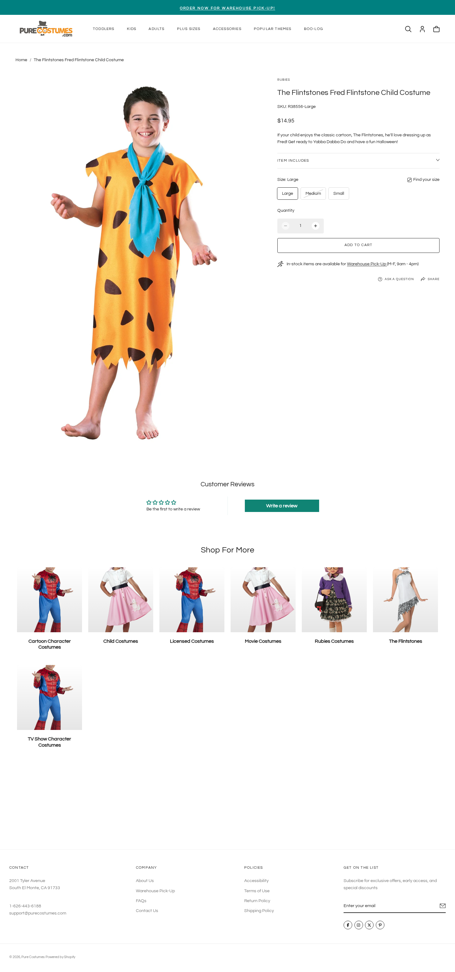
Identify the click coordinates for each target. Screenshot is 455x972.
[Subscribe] (443, 906)
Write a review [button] (281, 505)
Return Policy (257, 901)
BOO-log (313, 29)
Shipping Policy (259, 911)
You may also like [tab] (227, 804)
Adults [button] (156, 29)
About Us (145, 881)
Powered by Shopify (60, 957)
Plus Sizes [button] (189, 29)
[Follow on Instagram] (358, 925)
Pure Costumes (33, 957)
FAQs (141, 901)
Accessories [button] (227, 29)
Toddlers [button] (104, 29)
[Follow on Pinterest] (380, 925)
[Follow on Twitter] (369, 925)
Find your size (426, 179)
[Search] (408, 29)
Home (21, 60)
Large (287, 193)
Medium (313, 195)
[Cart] (436, 29)
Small (338, 193)
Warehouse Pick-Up (367, 264)
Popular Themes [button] (273, 29)
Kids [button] (131, 29)
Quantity (285, 210)
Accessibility (256, 881)
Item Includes (293, 161)
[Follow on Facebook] (348, 925)
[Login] (422, 29)
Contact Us (147, 911)
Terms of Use (257, 891)
